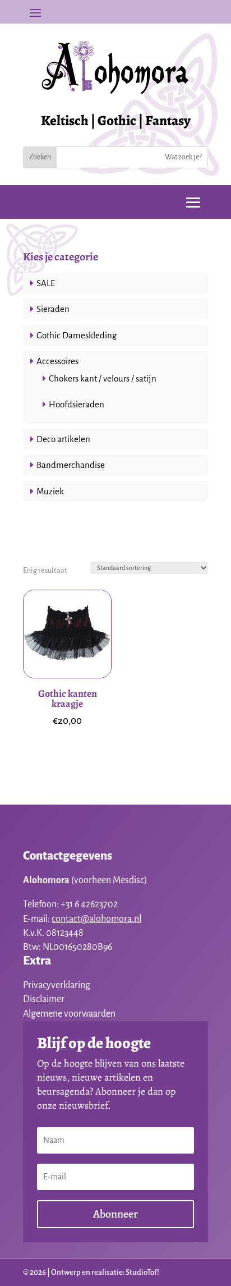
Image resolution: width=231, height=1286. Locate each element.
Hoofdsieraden (76, 404)
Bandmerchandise (70, 465)
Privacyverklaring (56, 985)
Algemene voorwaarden (69, 1014)
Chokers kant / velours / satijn (102, 378)
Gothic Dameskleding (76, 335)
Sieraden (53, 309)
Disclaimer (43, 999)
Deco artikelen (63, 439)
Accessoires (57, 361)
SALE (45, 283)
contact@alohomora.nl (96, 919)
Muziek (50, 491)
